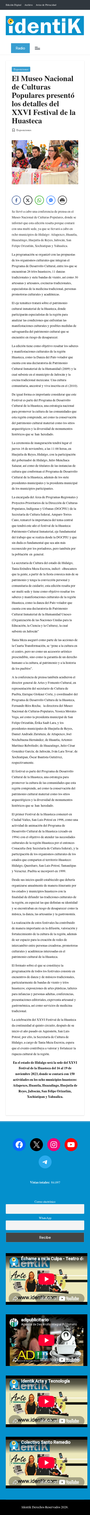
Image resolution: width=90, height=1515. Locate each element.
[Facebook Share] (16, 200)
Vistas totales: (40, 1182)
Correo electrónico (45, 1201)
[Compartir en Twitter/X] (27, 200)
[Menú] (37, 48)
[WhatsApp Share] (39, 200)
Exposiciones (21, 69)
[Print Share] (62, 200)
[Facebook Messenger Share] (50, 200)
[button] (20, 48)
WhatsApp (45, 1218)
